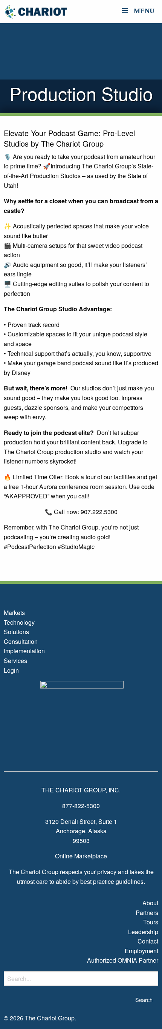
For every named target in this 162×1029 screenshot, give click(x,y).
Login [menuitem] (11, 670)
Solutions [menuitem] (16, 631)
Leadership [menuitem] (143, 931)
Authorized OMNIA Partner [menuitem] (122, 960)
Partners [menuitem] (147, 912)
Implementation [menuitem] (24, 650)
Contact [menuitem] (148, 941)
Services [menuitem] (15, 660)
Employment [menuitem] (141, 950)
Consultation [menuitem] (21, 641)
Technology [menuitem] (19, 622)
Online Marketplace (81, 856)
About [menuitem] (150, 902)
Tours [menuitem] (150, 922)
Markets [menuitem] (14, 612)
